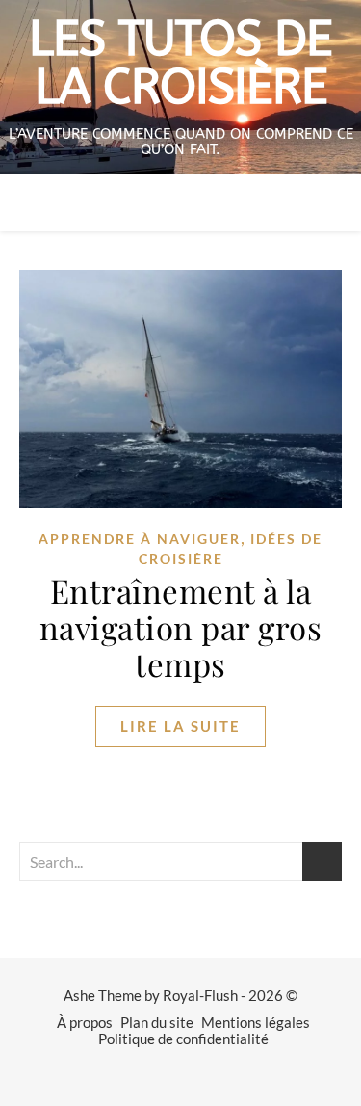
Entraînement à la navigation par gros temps (180, 627)
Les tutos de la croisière (180, 63)
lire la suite (180, 726)
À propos (85, 1022)
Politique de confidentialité (183, 1038)
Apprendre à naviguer (140, 538)
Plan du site (156, 1022)
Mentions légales (255, 1022)
